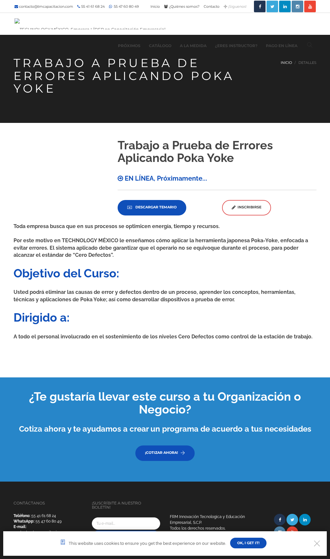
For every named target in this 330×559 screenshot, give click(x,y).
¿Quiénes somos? (183, 6)
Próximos (129, 45)
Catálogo (160, 45)
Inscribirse (248, 207)
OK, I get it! (248, 543)
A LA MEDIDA (193, 45)
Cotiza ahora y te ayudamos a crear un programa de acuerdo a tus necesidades (165, 429)
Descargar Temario (155, 207)
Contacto (211, 6)
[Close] (317, 543)
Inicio (155, 6)
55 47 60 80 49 (126, 6)
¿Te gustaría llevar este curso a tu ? (165, 403)
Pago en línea (281, 45)
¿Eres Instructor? (236, 45)
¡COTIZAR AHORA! (161, 452)
